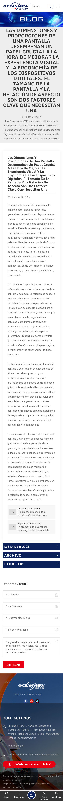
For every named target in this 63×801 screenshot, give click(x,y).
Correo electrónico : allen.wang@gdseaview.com (33, 754)
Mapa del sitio (9, 784)
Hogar (27, 117)
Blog (36, 117)
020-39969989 (16, 746)
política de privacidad (40, 784)
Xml (20, 784)
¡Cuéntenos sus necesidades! (32, 764)
